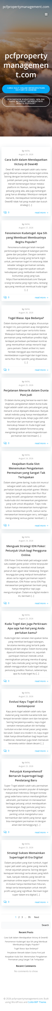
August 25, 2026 (26, 385)
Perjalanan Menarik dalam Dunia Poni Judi (26, 952)
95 (29, 917)
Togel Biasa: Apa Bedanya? (26, 948)
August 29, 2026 (26, 154)
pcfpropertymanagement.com (26, 6)
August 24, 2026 (26, 458)
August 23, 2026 (26, 618)
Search (45, 925)
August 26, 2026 (26, 312)
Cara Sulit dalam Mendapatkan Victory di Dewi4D (26, 937)
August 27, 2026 (26, 227)
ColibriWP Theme (37, 1002)
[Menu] (46, 14)
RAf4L (27, 150)
